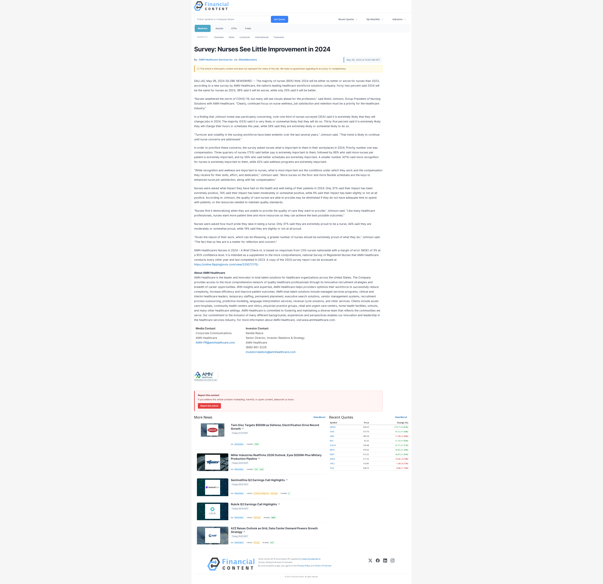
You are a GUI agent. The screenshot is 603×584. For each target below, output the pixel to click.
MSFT (332, 454)
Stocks (219, 28)
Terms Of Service (323, 565)
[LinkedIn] (385, 564)
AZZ (271, 542)
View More (318, 417)
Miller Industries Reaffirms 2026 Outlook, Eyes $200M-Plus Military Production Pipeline (276, 456)
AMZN (332, 427)
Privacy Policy (303, 565)
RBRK (273, 517)
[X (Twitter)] (370, 564)
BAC (332, 440)
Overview (219, 37)
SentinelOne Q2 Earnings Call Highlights (259, 480)
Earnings (274, 493)
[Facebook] (378, 564)
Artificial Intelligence (261, 493)
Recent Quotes (346, 19)
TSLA (332, 468)
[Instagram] (392, 564)
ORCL (332, 463)
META (332, 450)
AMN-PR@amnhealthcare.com (215, 342)
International (261, 37)
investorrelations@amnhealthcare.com (271, 352)
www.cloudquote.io (311, 558)
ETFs (234, 28)
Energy (256, 542)
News (231, 37)
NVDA (332, 459)
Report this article (209, 406)
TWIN (256, 444)
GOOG (333, 445)
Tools (248, 28)
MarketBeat (239, 444)
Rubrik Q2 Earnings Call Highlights (255, 504)
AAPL (332, 431)
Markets (202, 28)
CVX (256, 469)
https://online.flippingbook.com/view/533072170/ (226, 264)
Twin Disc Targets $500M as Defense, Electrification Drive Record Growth (275, 426)
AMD (332, 436)
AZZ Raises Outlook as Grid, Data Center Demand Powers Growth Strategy (274, 530)
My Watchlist (373, 19)
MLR (261, 469)
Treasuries (278, 37)
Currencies (244, 37)
